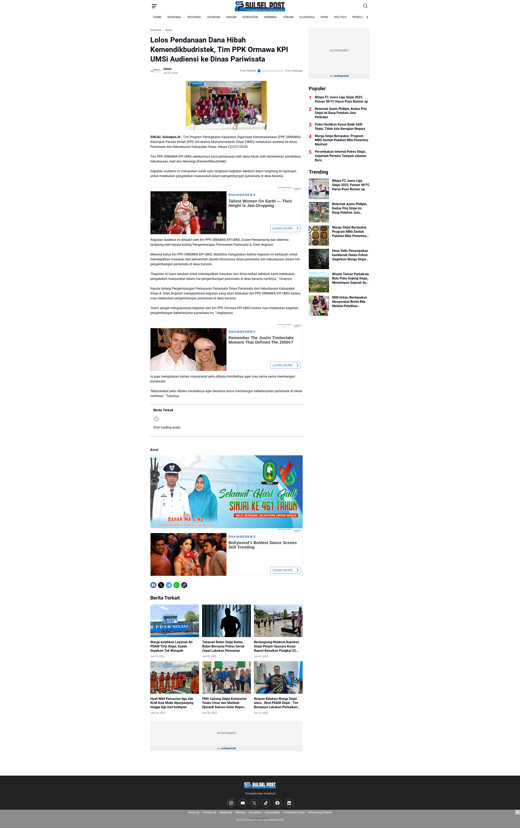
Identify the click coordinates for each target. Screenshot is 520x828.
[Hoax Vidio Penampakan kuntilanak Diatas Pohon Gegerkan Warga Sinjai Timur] (319, 259)
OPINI (324, 17)
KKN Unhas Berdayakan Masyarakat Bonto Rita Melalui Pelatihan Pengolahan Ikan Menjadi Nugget (350, 301)
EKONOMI (213, 17)
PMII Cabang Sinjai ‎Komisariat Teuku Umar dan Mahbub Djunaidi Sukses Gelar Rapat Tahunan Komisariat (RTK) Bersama (224, 703)
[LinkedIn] (289, 803)
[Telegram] (169, 585)
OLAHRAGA (306, 17)
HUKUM (231, 17)
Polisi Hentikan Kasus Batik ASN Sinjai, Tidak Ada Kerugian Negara (340, 126)
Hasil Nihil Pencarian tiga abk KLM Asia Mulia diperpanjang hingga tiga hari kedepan (171, 703)
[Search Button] (366, 6)
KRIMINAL (270, 17)
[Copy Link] (184, 585)
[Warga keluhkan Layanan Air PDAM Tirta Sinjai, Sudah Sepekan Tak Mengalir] (174, 621)
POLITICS (340, 17)
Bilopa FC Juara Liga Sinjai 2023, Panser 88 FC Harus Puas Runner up (341, 99)
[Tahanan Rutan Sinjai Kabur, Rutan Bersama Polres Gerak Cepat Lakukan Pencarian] (226, 621)
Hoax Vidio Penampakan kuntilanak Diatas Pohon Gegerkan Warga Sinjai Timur (350, 255)
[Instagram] (231, 803)
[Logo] (260, 785)
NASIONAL (174, 17)
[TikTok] (266, 803)
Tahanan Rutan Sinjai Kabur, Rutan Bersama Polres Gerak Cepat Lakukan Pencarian (223, 646)
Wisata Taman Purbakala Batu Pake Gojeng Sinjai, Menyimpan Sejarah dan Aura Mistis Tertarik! (350, 278)
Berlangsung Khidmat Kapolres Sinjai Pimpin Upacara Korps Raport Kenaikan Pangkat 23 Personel (276, 646)
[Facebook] (153, 585)
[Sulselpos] (260, 6)
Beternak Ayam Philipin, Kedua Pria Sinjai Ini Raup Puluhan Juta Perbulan (341, 113)
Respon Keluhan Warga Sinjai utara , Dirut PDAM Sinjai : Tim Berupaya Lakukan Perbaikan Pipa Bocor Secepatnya (276, 703)
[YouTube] (242, 803)
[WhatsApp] (176, 585)
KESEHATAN (250, 17)
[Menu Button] (154, 6)
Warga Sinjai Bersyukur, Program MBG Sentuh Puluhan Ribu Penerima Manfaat (341, 140)
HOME (157, 17)
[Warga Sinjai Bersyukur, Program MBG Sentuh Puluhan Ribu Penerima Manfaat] (319, 235)
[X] (161, 585)
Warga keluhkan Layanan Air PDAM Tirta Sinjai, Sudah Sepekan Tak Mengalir (171, 646)
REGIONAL (194, 17)
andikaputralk (228, 748)
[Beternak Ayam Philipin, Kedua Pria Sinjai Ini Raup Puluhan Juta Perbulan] (319, 212)
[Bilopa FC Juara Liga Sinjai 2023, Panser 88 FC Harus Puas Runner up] (319, 189)
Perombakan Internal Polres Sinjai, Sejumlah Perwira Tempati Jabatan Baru (340, 156)
